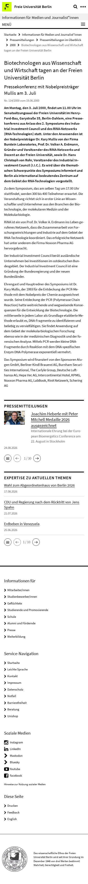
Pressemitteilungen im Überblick (60, 40)
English (12, 819)
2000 (13, 45)
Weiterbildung (16, 636)
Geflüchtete (14, 603)
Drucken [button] (12, 806)
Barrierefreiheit (17, 703)
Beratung (13, 709)
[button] (7, 458)
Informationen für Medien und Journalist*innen (40, 17)
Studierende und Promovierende (27, 610)
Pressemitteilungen (22, 40)
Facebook (16, 775)
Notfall (11, 696)
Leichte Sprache (17, 669)
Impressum (14, 683)
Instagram (16, 742)
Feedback (13, 812)
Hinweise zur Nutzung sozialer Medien (25, 784)
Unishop (12, 716)
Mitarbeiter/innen (18, 590)
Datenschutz (15, 689)
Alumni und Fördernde (21, 623)
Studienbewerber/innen (22, 596)
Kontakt (12, 676)
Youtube (15, 769)
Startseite (10, 34)
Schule (11, 617)
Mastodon (16, 756)
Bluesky (15, 762)
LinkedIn (15, 749)
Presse (11, 630)
